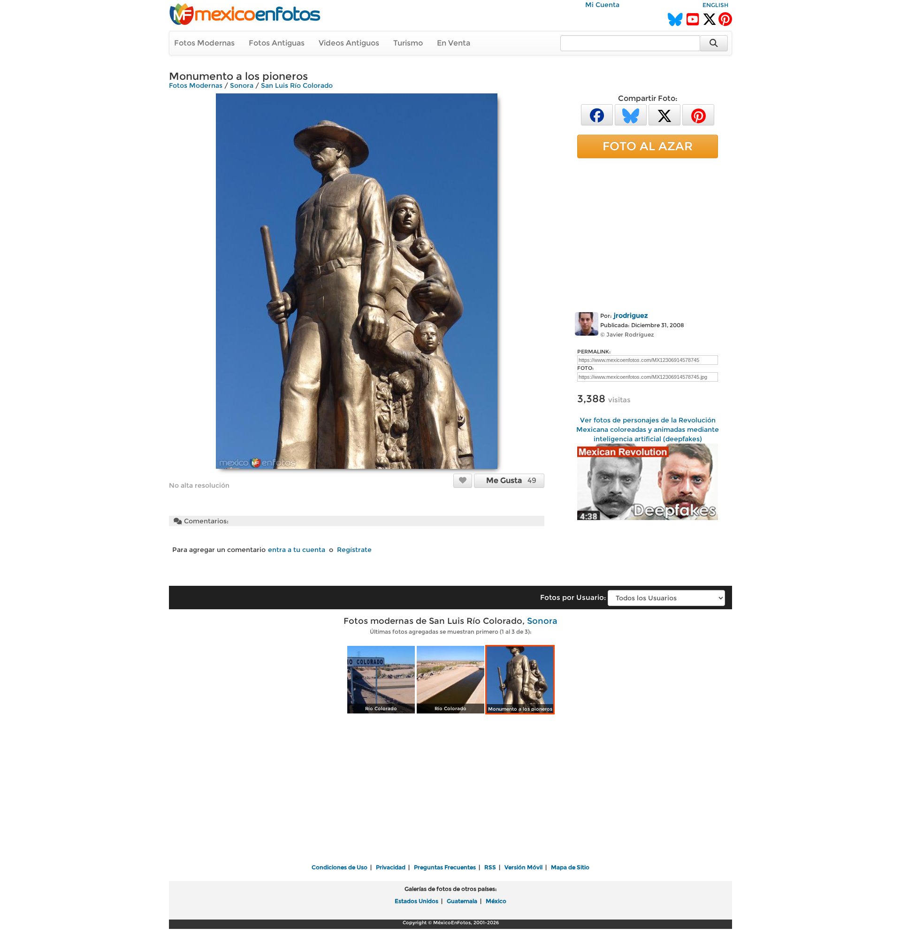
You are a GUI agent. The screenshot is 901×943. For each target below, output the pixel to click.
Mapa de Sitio (570, 867)
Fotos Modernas (204, 42)
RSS (490, 867)
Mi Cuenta (602, 4)
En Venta (453, 42)
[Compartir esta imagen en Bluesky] (631, 114)
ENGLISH (715, 4)
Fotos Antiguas (277, 42)
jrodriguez (631, 315)
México (496, 901)
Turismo (408, 42)
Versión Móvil (523, 867)
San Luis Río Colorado (297, 85)
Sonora (241, 85)
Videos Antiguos (349, 42)
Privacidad (390, 867)
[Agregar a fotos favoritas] (462, 480)
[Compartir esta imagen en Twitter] (664, 114)
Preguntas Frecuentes (445, 867)
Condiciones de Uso (339, 867)
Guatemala (462, 901)
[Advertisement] (647, 233)
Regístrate (354, 549)
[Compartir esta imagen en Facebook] (597, 114)
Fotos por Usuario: (573, 597)
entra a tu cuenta (296, 549)
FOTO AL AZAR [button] (648, 146)
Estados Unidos (416, 901)
